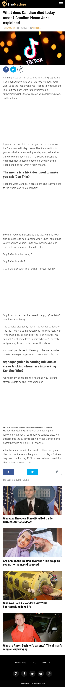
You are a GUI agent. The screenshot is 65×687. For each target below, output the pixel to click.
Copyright (34, 662)
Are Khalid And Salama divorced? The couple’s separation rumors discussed (31, 562)
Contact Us (45, 662)
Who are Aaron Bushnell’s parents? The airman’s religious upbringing (32, 647)
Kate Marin (10, 28)
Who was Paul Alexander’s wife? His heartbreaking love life (25, 604)
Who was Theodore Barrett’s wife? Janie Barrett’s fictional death (28, 520)
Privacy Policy (20, 662)
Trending (36, 28)
